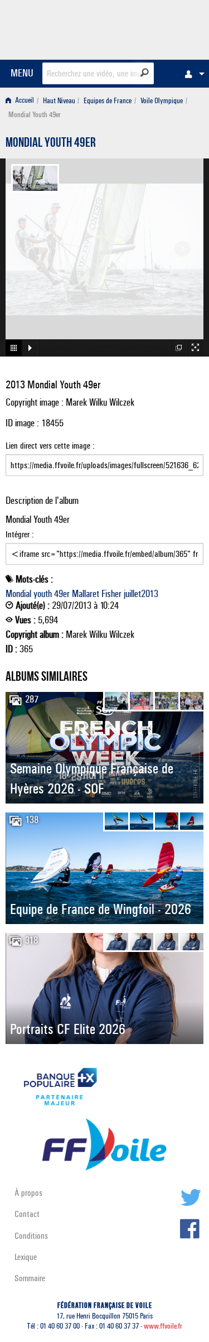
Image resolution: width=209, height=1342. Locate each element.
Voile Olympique (161, 100)
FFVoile (150, 28)
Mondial (18, 593)
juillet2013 (141, 593)
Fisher (111, 593)
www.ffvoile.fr (163, 1326)
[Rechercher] (144, 72)
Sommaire (29, 1278)
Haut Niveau (59, 100)
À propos (28, 1192)
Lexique (25, 1257)
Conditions (31, 1235)
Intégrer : (20, 534)
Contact (27, 1214)
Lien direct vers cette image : (50, 445)
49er (62, 593)
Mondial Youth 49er (51, 144)
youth (42, 593)
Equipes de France (108, 100)
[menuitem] (191, 73)
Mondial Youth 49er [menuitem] (34, 114)
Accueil (23, 100)
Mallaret (85, 593)
